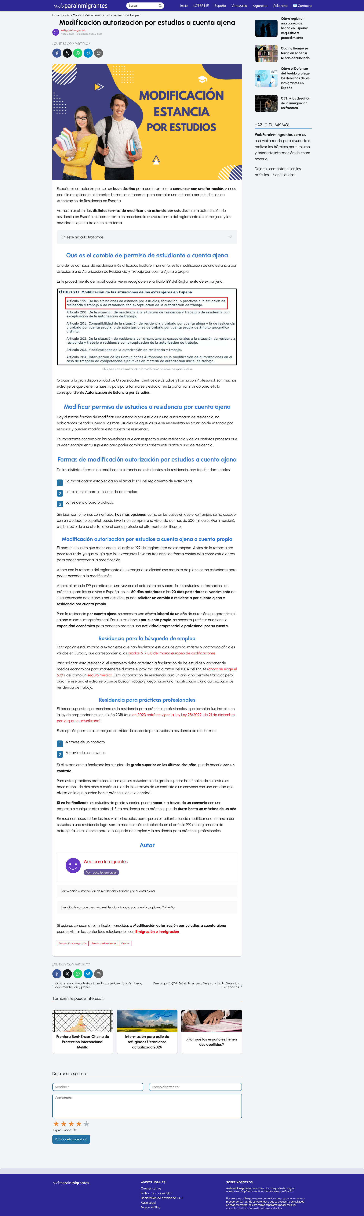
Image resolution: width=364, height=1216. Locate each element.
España (220, 6)
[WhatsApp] (77, 53)
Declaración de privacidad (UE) (162, 1198)
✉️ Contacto (302, 6)
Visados (125, 943)
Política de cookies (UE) (156, 1193)
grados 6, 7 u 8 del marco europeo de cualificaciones (172, 653)
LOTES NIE (201, 6)
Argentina (260, 6)
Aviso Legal (148, 1202)
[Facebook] (56, 53)
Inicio (184, 6)
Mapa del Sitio (150, 1207)
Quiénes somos (151, 1188)
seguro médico (99, 675)
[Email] (98, 53)
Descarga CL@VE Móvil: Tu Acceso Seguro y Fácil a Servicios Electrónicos (196, 985)
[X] (67, 53)
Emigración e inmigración (72, 943)
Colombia (280, 6)
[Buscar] (160, 5)
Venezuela (239, 6)
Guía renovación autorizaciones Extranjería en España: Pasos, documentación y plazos (98, 985)
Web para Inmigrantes (73, 30)
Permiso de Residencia (104, 943)
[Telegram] (88, 53)
